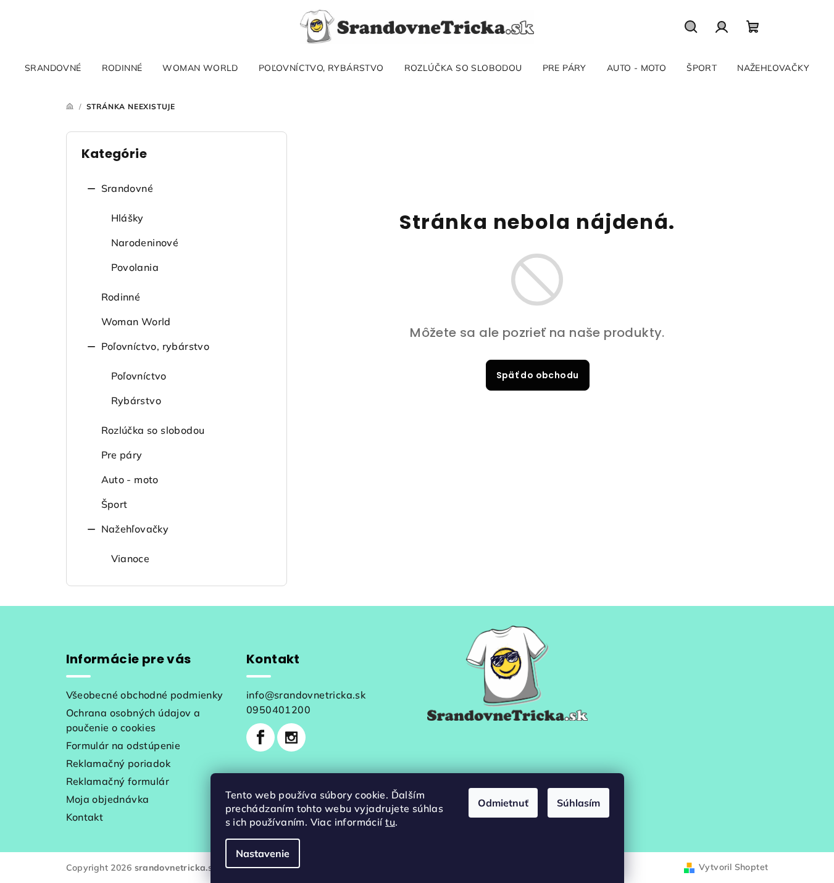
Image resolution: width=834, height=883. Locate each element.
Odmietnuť (503, 803)
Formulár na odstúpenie (123, 745)
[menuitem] (53, 68)
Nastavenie (263, 853)
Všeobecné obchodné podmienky (144, 695)
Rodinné (121, 297)
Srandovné (127, 188)
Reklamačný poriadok (118, 763)
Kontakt (85, 817)
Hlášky (127, 218)
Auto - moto (130, 479)
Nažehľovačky (135, 529)
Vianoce (130, 558)
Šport (114, 504)
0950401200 (278, 709)
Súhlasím (578, 803)
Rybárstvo (136, 400)
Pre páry (122, 455)
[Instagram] (291, 737)
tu (390, 822)
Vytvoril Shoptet (733, 867)
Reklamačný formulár (118, 781)
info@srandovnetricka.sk (305, 695)
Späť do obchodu (537, 375)
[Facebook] (260, 737)
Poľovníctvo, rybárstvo (155, 346)
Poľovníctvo (139, 376)
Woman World (136, 321)
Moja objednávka (107, 799)
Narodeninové (145, 242)
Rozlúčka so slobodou (153, 430)
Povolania (135, 267)
